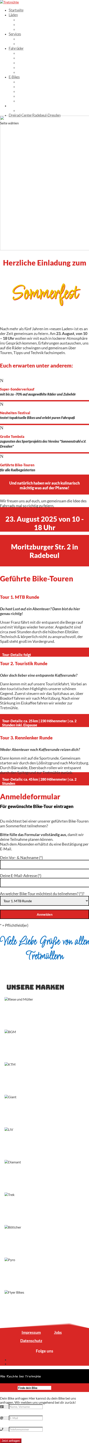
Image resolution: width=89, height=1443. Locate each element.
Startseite (16, 10)
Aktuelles (16, 105)
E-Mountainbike (29, 91)
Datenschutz (31, 1340)
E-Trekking (25, 86)
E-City (22, 81)
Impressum (31, 1332)
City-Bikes (25, 57)
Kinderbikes (26, 67)
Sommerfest (26, 110)
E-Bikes (14, 76)
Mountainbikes (28, 72)
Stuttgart (24, 29)
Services (15, 33)
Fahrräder (16, 48)
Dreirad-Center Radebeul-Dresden (34, 115)
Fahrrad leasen (28, 38)
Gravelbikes (26, 62)
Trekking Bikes (28, 53)
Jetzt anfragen (11, 1440)
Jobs (58, 1332)
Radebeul (24, 24)
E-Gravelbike (26, 96)
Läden (13, 14)
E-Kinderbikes (27, 100)
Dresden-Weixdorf (31, 19)
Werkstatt (25, 43)
